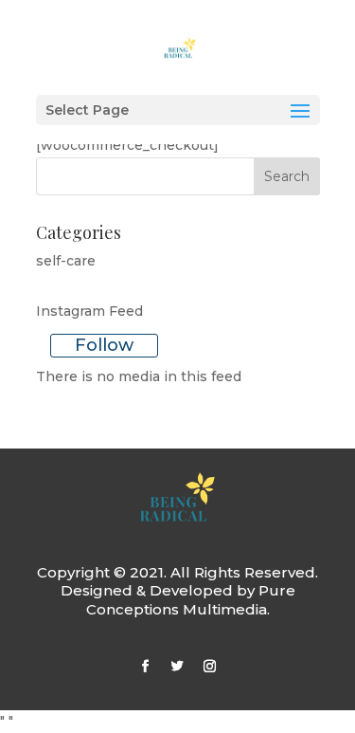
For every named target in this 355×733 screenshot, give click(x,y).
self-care (66, 260)
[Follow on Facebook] (145, 666)
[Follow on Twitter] (178, 666)
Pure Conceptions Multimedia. (190, 599)
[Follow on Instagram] (210, 666)
